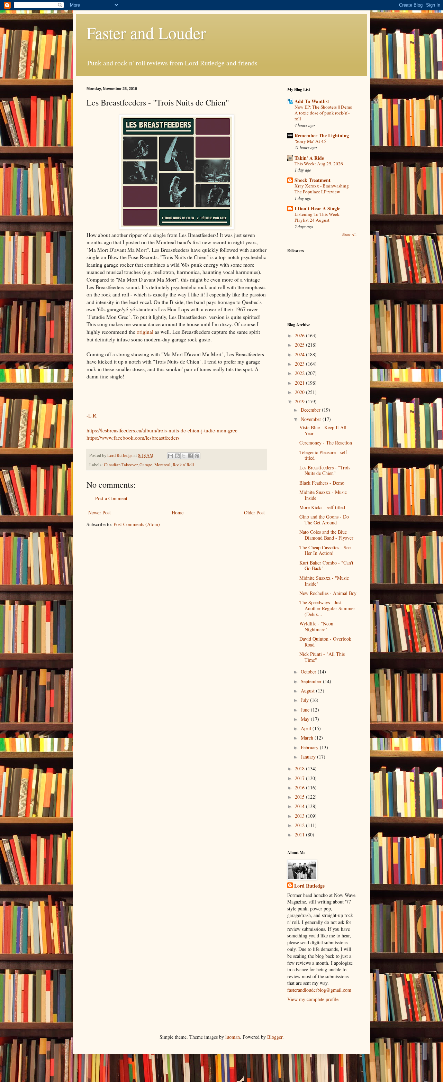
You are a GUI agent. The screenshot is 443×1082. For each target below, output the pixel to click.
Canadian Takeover (120, 465)
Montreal (162, 465)
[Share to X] (183, 455)
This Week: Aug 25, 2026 (319, 164)
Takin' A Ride (309, 158)
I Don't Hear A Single (317, 208)
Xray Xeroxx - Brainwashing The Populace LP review (322, 189)
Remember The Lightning (322, 135)
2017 (300, 778)
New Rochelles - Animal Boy (327, 593)
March (308, 737)
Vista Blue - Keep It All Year (322, 430)
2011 (300, 834)
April (307, 728)
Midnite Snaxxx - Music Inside (323, 495)
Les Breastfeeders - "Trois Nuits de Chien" (324, 470)
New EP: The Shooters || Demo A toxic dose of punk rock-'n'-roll (323, 113)
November (312, 419)
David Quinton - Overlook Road (325, 641)
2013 (300, 816)
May (306, 719)
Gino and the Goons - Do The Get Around (324, 519)
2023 (300, 363)
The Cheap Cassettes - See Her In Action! (325, 550)
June (306, 709)
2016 (300, 787)
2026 (300, 335)
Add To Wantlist (312, 101)
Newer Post (99, 512)
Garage (145, 465)
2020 (300, 392)
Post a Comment (111, 498)
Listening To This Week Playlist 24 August (317, 217)
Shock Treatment (313, 180)
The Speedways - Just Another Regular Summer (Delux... (327, 608)
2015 (300, 797)
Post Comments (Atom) (137, 524)
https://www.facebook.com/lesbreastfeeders (133, 437)
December (311, 409)
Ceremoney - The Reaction (325, 442)
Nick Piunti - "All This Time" (322, 657)
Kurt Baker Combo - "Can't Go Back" (326, 565)
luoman (232, 1037)
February (310, 747)
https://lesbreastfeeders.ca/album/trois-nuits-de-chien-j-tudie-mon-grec (162, 430)
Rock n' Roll (183, 465)
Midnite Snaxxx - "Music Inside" (324, 581)
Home (177, 512)
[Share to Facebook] (190, 455)
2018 (300, 768)
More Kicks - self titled (322, 507)
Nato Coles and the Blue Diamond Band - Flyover (326, 535)
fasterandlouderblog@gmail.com (319, 990)
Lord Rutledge (309, 885)
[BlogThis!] (177, 455)
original (145, 331)
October (309, 671)
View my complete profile (312, 999)
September (312, 681)
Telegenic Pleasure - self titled (323, 455)
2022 (300, 373)
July (305, 700)
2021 (300, 382)
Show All (349, 234)
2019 (300, 401)
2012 (300, 825)
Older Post (254, 512)
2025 (300, 344)
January (309, 756)
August (308, 690)
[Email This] (170, 455)
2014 (300, 806)
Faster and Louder (146, 32)
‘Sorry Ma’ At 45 (310, 141)
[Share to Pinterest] (196, 455)
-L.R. (92, 415)
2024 (300, 354)
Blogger (274, 1037)
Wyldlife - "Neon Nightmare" (316, 626)
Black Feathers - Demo (321, 482)
